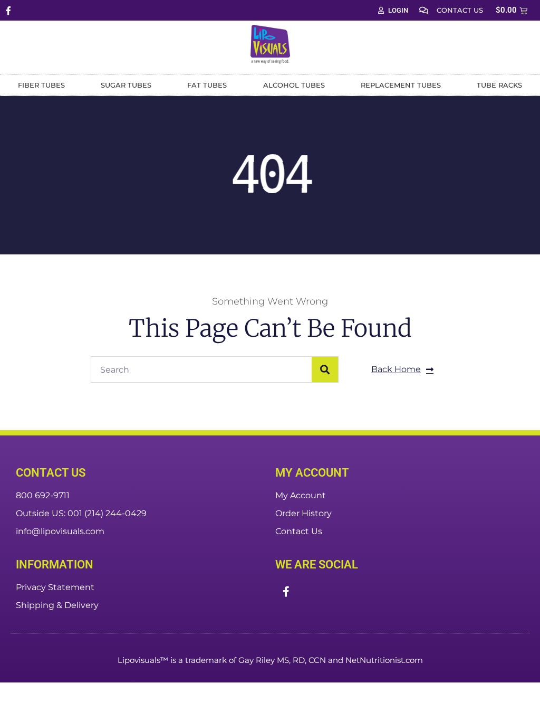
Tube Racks (499, 85)
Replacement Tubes (401, 85)
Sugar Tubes (126, 85)
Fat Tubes (207, 85)
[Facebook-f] (8, 10)
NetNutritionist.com (384, 660)
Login (398, 10)
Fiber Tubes (41, 85)
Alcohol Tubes (294, 85)
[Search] (325, 369)
